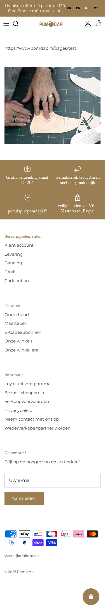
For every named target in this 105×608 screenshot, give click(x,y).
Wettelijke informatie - (23, 555)
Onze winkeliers (21, 350)
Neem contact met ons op (31, 419)
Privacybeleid (18, 410)
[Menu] (6, 23)
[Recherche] (18, 23)
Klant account (19, 245)
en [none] (78, 8)
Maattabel (15, 323)
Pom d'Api (25, 572)
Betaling (13, 263)
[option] (69, 8)
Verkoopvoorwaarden (26, 401)
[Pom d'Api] (53, 23)
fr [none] (69, 8)
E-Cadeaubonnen (22, 332)
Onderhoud (16, 314)
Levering (13, 254)
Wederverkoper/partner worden (37, 428)
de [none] (96, 8)
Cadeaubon (16, 280)
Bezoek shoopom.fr (24, 392)
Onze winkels (18, 341)
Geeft (10, 271)
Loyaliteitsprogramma (27, 383)
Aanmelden (24, 498)
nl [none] (87, 8)
